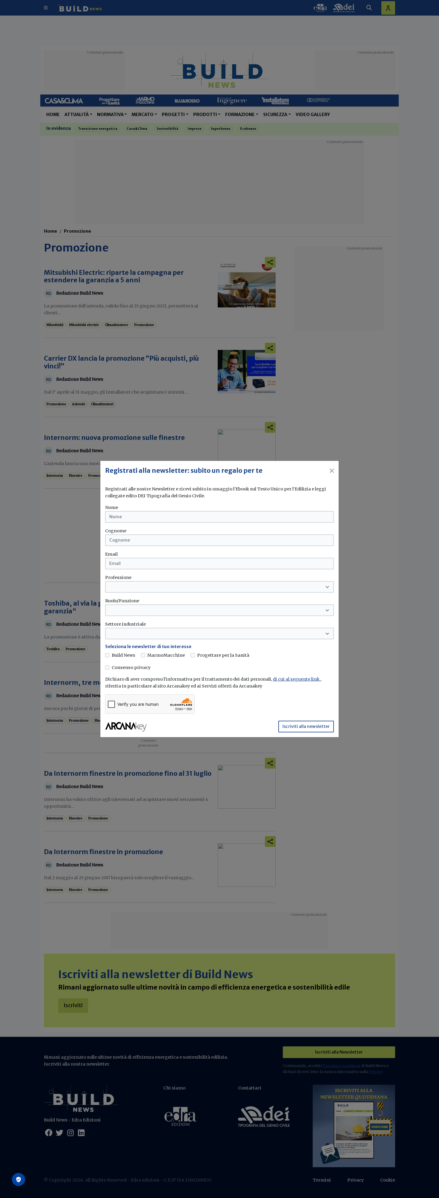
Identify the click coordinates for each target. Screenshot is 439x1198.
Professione (118, 577)
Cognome (115, 531)
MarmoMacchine (166, 655)
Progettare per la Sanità (223, 655)
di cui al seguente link (296, 679)
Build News (123, 655)
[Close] (331, 470)
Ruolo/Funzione (122, 600)
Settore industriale (125, 624)
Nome (111, 507)
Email (111, 554)
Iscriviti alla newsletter (306, 726)
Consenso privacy (131, 667)
